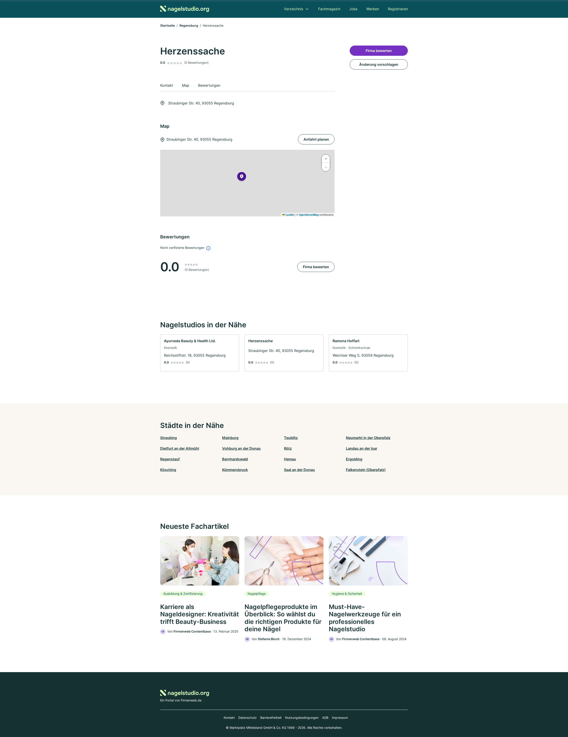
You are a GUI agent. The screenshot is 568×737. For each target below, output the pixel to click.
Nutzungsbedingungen (302, 717)
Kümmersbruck (235, 469)
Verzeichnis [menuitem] (293, 9)
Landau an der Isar (361, 448)
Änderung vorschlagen (378, 64)
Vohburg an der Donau (241, 448)
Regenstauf (170, 459)
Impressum (340, 717)
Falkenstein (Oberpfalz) (366, 469)
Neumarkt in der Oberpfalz (368, 437)
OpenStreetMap (309, 215)
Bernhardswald (235, 459)
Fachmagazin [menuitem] (329, 9)
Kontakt (229, 717)
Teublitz (291, 437)
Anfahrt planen (316, 139)
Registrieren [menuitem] (398, 9)
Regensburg (188, 25)
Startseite (167, 25)
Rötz (288, 448)
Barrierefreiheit (271, 717)
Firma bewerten (316, 267)
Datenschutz (247, 717)
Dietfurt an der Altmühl (179, 448)
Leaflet (289, 215)
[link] (199, 352)
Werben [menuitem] (372, 9)
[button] (241, 177)
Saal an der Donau (299, 469)
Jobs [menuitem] (353, 9)
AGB (325, 717)
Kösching (168, 469)
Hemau (290, 459)
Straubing (168, 437)
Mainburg (230, 437)
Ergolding (354, 459)
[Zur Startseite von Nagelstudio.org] (184, 9)
